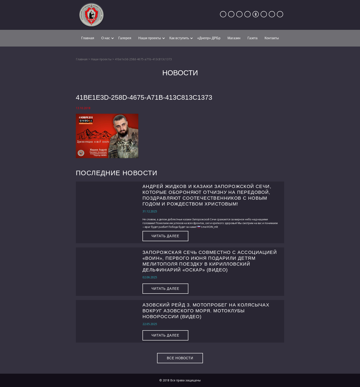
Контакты (272, 38)
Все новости (180, 358)
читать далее (165, 236)
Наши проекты (149, 38)
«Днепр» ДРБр (208, 38)
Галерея (124, 38)
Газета (253, 38)
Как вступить (179, 38)
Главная (87, 38)
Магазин (234, 38)
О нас (105, 38)
